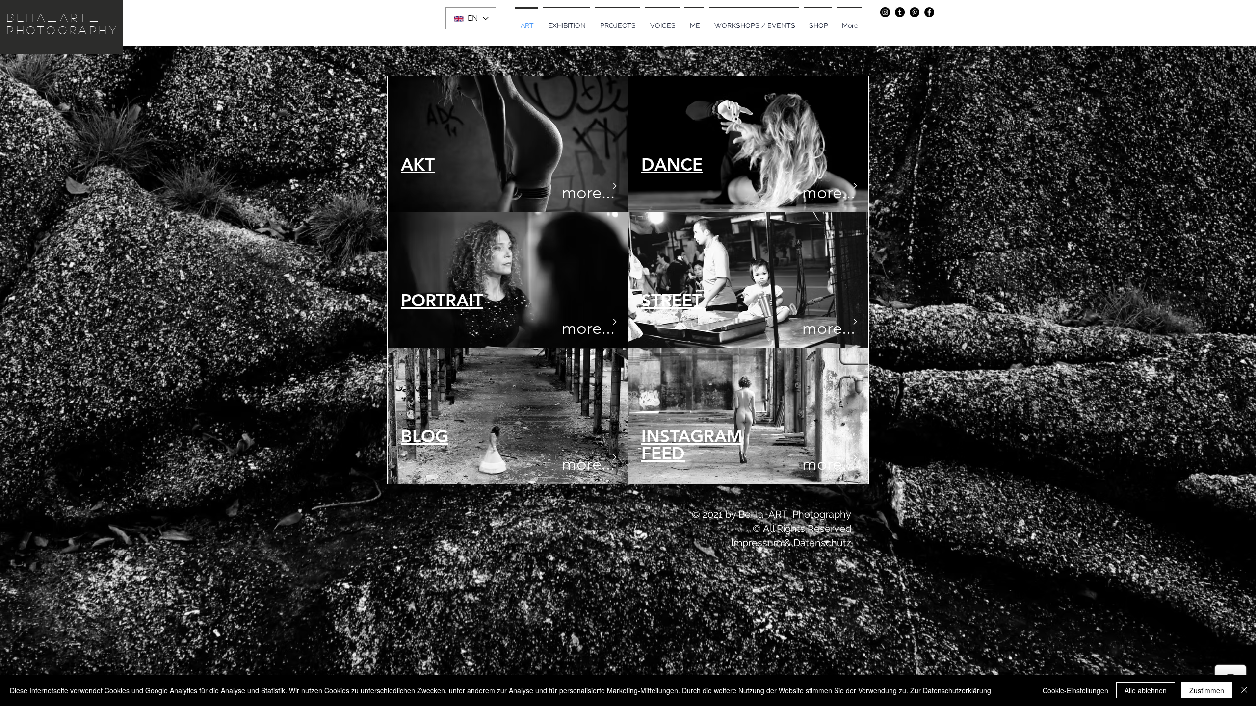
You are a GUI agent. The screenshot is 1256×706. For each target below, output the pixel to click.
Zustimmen (1206, 690)
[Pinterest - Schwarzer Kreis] (914, 12)
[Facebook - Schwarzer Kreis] (929, 12)
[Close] (1244, 690)
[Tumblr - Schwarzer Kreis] (900, 12)
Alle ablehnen (1146, 690)
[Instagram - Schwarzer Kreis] (885, 12)
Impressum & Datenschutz (791, 543)
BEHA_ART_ (54, 17)
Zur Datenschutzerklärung (950, 690)
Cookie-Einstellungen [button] (1075, 690)
